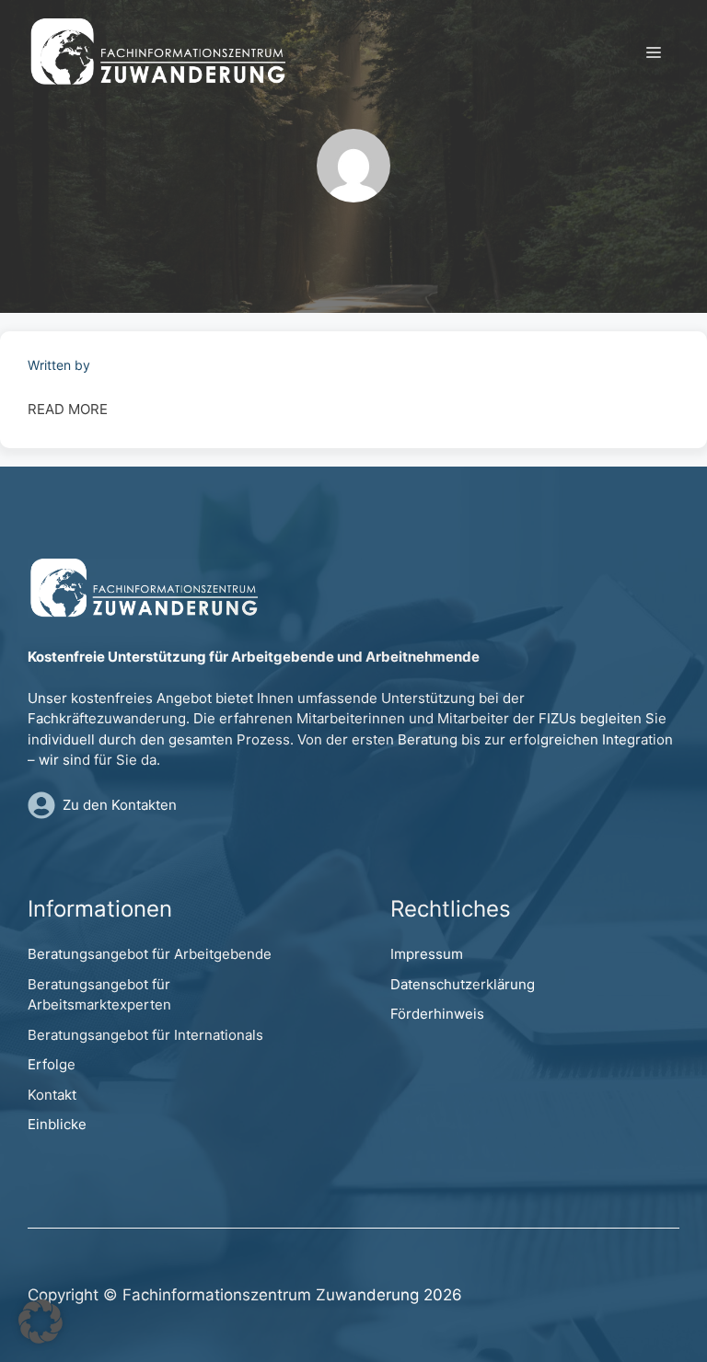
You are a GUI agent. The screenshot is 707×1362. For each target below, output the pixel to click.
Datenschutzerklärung (462, 984)
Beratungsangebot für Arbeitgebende (150, 954)
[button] (40, 1321)
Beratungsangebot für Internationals (145, 1035)
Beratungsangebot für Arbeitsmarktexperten (99, 994)
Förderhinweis (437, 1013)
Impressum (426, 954)
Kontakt (52, 1094)
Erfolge (51, 1064)
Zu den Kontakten (120, 805)
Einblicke (57, 1124)
